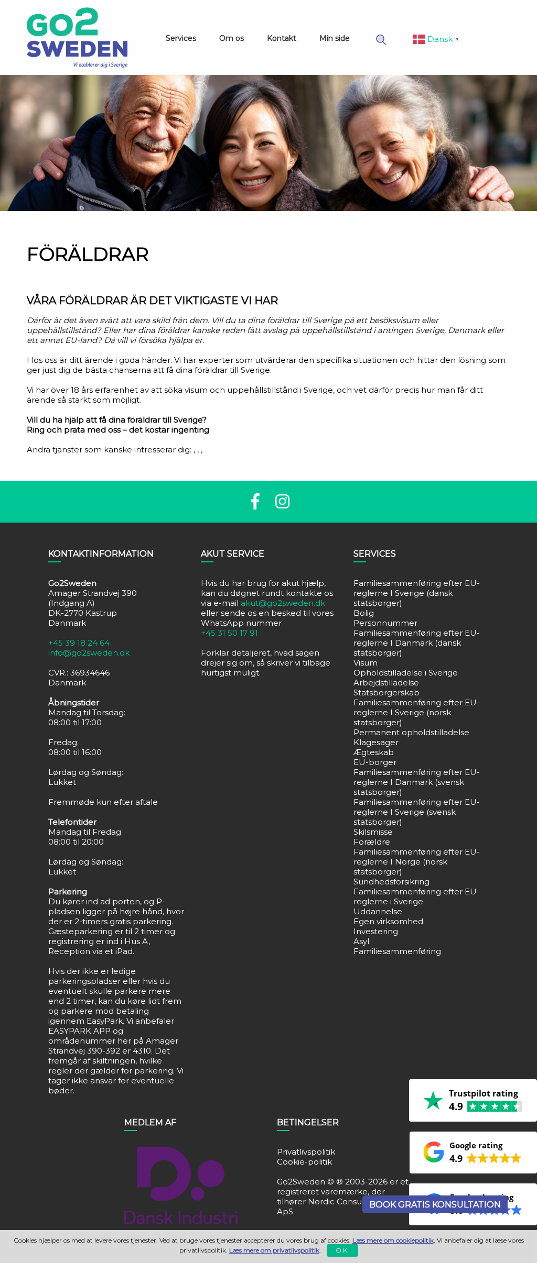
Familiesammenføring (397, 951)
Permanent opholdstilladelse (411, 732)
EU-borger (374, 762)
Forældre (371, 842)
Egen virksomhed (388, 921)
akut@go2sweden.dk (283, 603)
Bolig (363, 613)
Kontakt (281, 38)
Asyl (361, 941)
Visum (365, 663)
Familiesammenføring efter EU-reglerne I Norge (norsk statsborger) (416, 862)
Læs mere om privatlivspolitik (274, 1250)
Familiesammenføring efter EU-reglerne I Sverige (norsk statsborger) (416, 712)
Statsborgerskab (386, 692)
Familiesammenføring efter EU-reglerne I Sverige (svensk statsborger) (416, 812)
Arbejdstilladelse (386, 683)
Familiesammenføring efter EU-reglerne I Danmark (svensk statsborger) (416, 782)
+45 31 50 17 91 (229, 633)
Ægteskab (373, 752)
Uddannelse (377, 911)
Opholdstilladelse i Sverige (405, 673)
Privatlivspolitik (306, 1152)
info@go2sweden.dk (89, 653)
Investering (375, 931)
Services (181, 38)
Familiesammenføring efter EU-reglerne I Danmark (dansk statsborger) (416, 643)
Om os (231, 38)
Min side (334, 38)
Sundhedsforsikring (391, 882)
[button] (473, 1152)
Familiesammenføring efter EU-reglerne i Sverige (416, 896)
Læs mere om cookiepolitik (393, 1240)
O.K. (342, 1250)
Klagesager (376, 742)
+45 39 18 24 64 (79, 643)
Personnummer (385, 623)
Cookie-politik (304, 1162)
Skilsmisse (373, 832)
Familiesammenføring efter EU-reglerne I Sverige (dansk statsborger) (416, 593)
